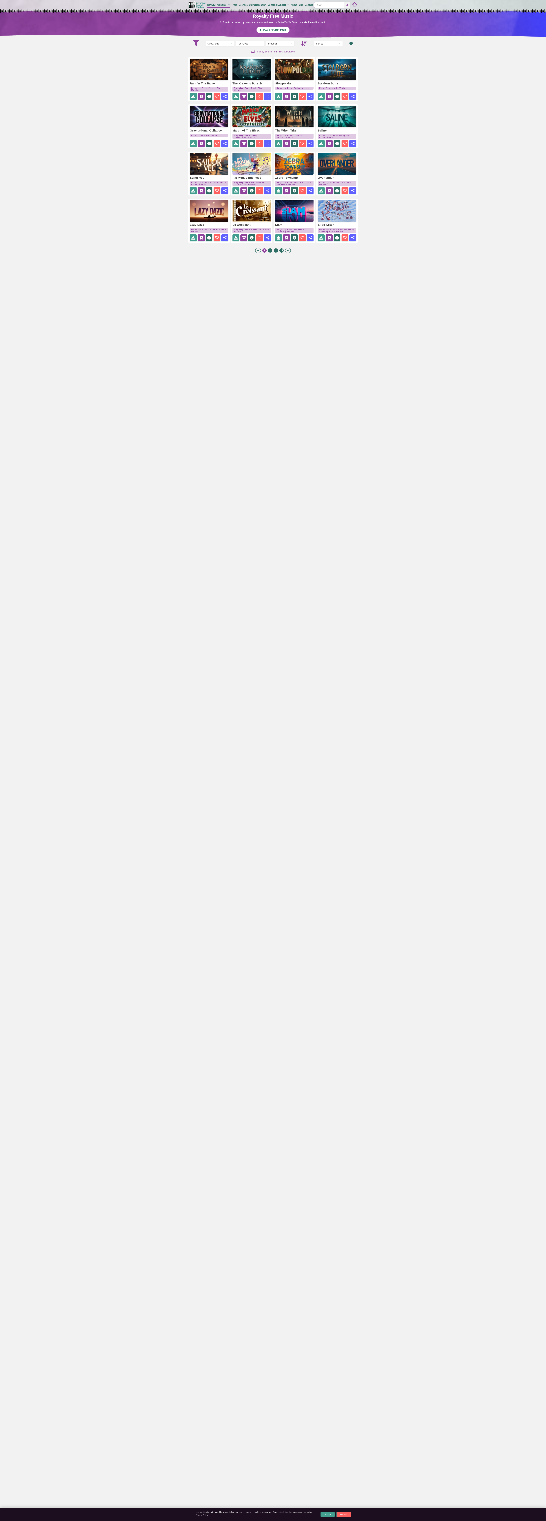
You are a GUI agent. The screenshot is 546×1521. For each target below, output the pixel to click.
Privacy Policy (202, 1515)
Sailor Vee (197, 177)
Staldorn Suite (328, 83)
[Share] (224, 96)
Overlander (326, 177)
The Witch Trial (286, 130)
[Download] (193, 96)
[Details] (209, 96)
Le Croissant (241, 224)
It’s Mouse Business (246, 177)
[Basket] (354, 4)
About (294, 5)
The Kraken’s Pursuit (247, 83)
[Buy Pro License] (201, 96)
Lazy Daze (197, 224)
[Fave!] (217, 96)
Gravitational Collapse (206, 130)
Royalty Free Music (216, 5)
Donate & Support (277, 5)
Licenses (243, 5)
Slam (278, 224)
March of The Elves (246, 130)
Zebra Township (286, 177)
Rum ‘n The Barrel (203, 83)
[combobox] (220, 43)
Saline (322, 130)
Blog (300, 5)
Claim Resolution (257, 5)
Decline (343, 1514)
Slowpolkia (283, 83)
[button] (328, 44)
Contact (309, 5)
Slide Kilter (326, 224)
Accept (327, 1514)
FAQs (234, 5)
